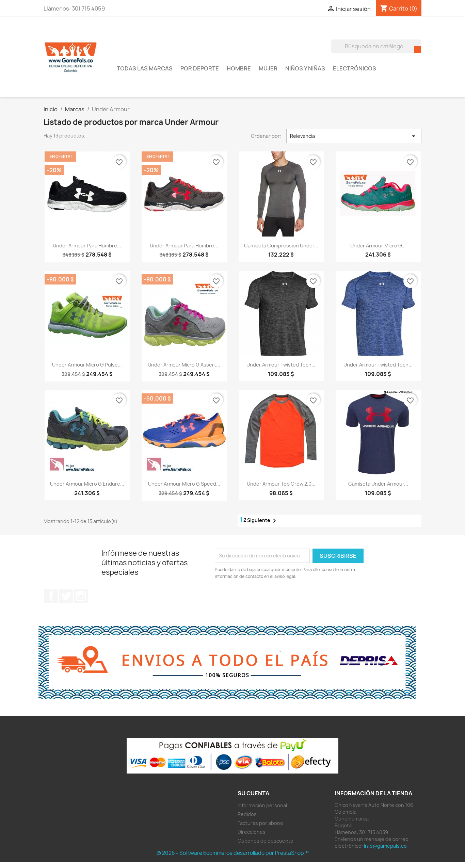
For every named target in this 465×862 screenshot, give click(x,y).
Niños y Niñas (305, 68)
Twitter (66, 596)
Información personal (262, 805)
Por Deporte (199, 68)
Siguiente (262, 521)
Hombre (239, 68)
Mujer (268, 68)
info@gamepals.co (385, 846)
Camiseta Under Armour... (378, 484)
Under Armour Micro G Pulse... (87, 364)
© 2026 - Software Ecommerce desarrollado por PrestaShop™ (233, 853)
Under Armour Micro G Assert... (184, 364)
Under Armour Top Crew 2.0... (281, 484)
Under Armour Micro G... (378, 245)
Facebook (51, 596)
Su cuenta (253, 793)
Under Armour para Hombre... (87, 245)
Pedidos (247, 814)
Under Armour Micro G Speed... (184, 484)
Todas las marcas (145, 68)
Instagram (81, 596)
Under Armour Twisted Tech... (281, 364)
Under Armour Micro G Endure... (87, 484)
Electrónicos (354, 68)
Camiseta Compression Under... (281, 245)
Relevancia (354, 136)
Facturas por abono (260, 823)
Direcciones (252, 832)
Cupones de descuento (265, 840)
